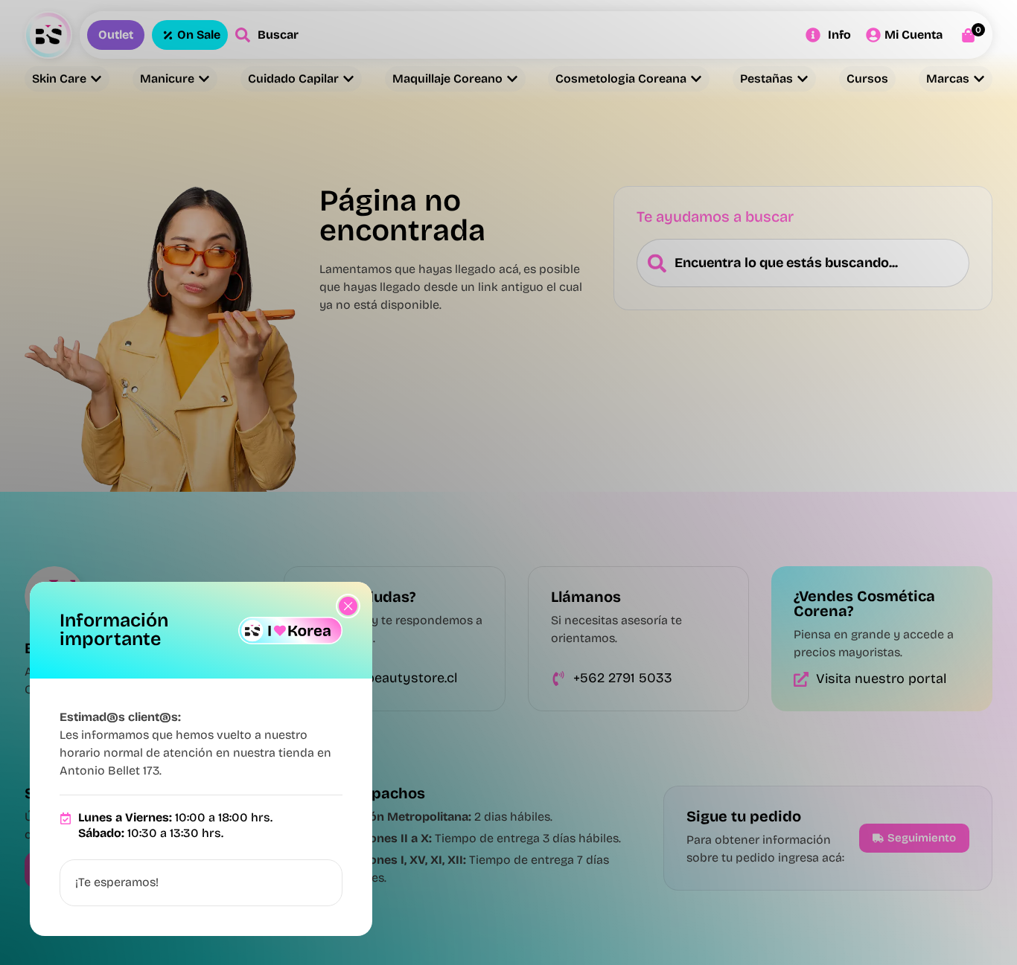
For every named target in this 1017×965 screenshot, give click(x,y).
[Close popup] (348, 606)
